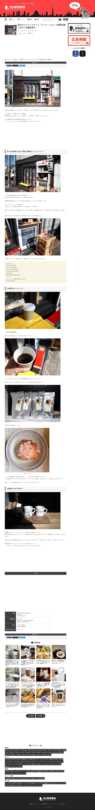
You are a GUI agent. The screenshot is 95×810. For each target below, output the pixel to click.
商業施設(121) (46, 783)
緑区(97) (49, 754)
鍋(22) (38, 764)
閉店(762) (20, 783)
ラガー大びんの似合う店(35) (22, 778)
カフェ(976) (58, 764)
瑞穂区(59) (13, 754)
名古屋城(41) (52, 771)
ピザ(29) (26, 761)
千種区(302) (44, 752)
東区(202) (39, 752)
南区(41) (28, 754)
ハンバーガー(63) (26, 764)
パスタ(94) (21, 761)
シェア (10, 65)
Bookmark (23, 65)
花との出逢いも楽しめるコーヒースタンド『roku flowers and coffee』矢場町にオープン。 (43, 662)
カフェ (25, 30)
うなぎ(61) (30, 759)
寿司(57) (18, 759)
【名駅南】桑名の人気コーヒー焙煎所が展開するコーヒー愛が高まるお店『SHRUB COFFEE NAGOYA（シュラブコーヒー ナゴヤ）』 (12, 663)
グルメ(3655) (8, 759)
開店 (31, 19)
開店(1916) (15, 783)
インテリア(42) (39, 783)
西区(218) (50, 752)
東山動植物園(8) (39, 771)
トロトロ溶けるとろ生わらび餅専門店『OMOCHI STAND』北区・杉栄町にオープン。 (27, 705)
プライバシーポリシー (54, 803)
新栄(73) (55, 750)
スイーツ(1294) (19, 766)
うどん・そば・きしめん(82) (42, 759)
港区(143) (24, 754)
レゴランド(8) (23, 773)
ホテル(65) (17, 771)
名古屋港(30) (45, 771)
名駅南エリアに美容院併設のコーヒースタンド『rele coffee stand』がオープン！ (58, 662)
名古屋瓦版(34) (41, 778)
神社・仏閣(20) (31, 771)
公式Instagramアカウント (42, 534)
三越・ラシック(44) (32, 785)
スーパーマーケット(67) (61, 783)
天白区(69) (44, 754)
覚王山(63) (12, 752)
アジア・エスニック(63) (48, 761)
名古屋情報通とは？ (44, 803)
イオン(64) (40, 785)
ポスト (16, 65)
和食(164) (14, 759)
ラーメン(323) (8, 761)
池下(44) (7, 752)
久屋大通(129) (17, 750)
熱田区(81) (7, 754)
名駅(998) (7, 750)
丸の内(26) (44, 750)
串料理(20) (51, 759)
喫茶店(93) (7, 766)
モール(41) (52, 783)
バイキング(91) (52, 764)
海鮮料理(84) (24, 759)
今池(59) (64, 750)
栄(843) (11, 750)
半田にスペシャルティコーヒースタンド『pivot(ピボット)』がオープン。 (58, 705)
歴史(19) (12, 771)
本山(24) (17, 752)
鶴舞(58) (59, 750)
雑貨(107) (33, 783)
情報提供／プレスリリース (34, 803)
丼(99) (34, 759)
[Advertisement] (35, 46)
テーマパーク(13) (23, 771)
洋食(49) (56, 759)
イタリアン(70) (15, 761)
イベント (22, 19)
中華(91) (61, 759)
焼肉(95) (20, 764)
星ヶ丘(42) (22, 752)
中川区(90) (18, 754)
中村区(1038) (28, 752)
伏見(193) (39, 750)
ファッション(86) (26, 783)
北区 (28, 30)
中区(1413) (34, 752)
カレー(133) (56, 761)
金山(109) (34, 750)
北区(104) (55, 752)
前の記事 (31, 715)
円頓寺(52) (50, 750)
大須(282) (29, 750)
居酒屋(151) (33, 764)
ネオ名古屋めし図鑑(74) (10, 778)
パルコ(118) (25, 785)
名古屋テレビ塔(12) (60, 771)
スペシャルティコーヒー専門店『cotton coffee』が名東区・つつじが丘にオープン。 (12, 705)
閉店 (38, 19)
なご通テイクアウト (33, 30)
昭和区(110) (60, 752)
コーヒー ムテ (20, 629)
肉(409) (61, 761)
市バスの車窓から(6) (33, 778)
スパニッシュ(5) (39, 761)
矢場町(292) (23, 750)
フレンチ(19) (32, 761)
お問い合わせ (62, 803)
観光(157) (7, 771)
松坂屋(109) (19, 785)
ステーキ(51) (8, 764)
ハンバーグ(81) (15, 764)
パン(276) (13, 766)
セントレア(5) (16, 773)
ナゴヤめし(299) (44, 764)
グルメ (13, 19)
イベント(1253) (8, 783)
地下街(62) (7, 785)
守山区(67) (39, 754)
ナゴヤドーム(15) (8, 773)
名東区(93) (33, 754)
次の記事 (40, 715)
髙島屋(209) (13, 785)
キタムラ (31, 33)
